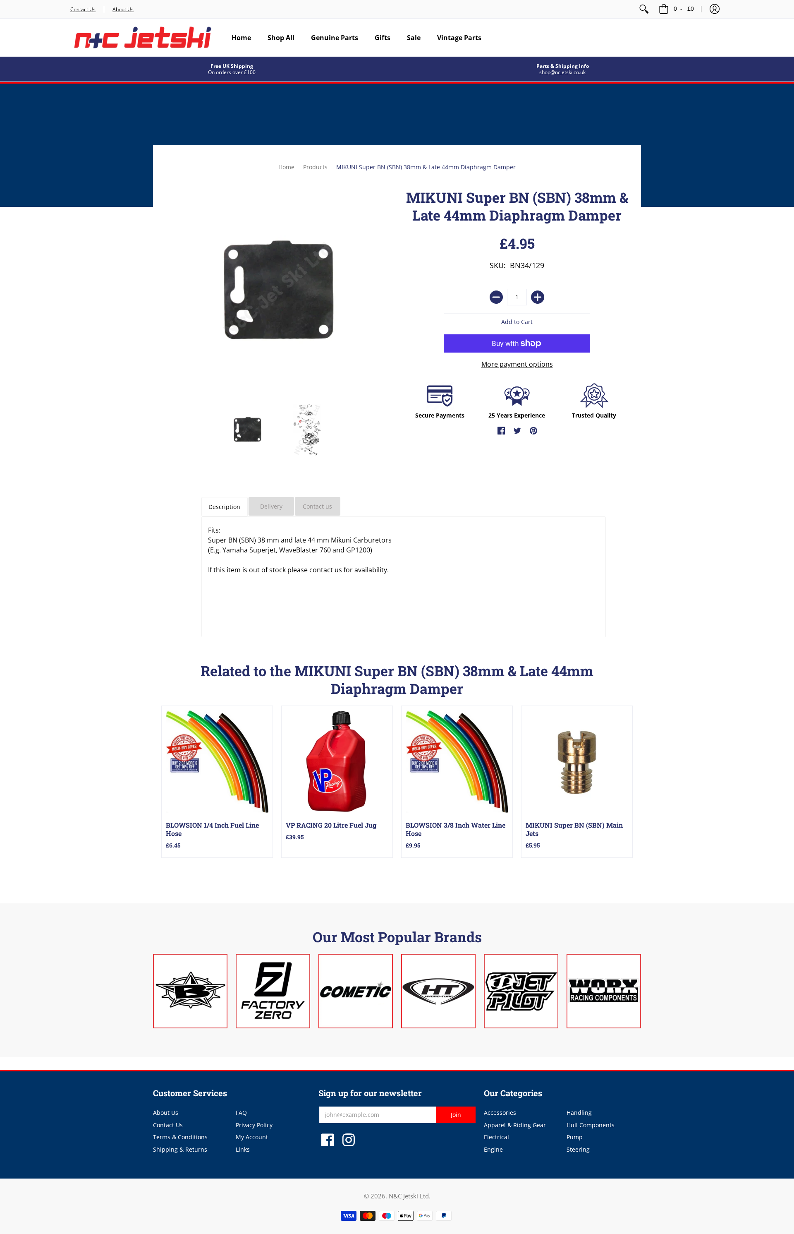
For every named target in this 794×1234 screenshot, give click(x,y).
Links (243, 1149)
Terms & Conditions (180, 1137)
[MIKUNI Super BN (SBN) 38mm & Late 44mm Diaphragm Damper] (247, 430)
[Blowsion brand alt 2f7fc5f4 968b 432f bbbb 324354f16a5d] (190, 991)
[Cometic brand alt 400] (355, 991)
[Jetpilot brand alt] (521, 991)
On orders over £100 (232, 72)
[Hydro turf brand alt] (438, 991)
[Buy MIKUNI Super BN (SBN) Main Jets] (577, 761)
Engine (493, 1149)
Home (286, 167)
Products (315, 167)
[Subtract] (496, 297)
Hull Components (591, 1125)
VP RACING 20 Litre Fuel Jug (331, 825)
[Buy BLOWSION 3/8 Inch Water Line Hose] (457, 761)
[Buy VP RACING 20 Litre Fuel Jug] (337, 761)
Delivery (271, 506)
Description (224, 507)
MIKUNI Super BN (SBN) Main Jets (574, 829)
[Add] (537, 297)
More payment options (517, 364)
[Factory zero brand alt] (273, 991)
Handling (579, 1112)
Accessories (500, 1112)
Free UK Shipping (231, 66)
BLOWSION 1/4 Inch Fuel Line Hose (212, 829)
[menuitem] (644, 9)
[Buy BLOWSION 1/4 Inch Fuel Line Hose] (217, 761)
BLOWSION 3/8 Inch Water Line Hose (455, 829)
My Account (252, 1137)
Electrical (496, 1137)
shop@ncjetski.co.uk (562, 72)
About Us (123, 9)
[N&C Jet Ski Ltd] (142, 37)
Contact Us (83, 9)
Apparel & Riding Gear (515, 1125)
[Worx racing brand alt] (604, 991)
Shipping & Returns (180, 1149)
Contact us (317, 506)
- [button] (684, 8)
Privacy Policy (254, 1125)
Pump (575, 1137)
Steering (578, 1149)
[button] (714, 9)
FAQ (241, 1112)
